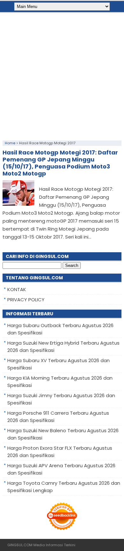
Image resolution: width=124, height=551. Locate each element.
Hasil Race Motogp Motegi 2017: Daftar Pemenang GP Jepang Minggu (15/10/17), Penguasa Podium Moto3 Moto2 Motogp (60, 162)
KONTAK (16, 289)
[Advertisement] (62, 75)
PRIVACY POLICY (26, 299)
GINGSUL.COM (19, 544)
